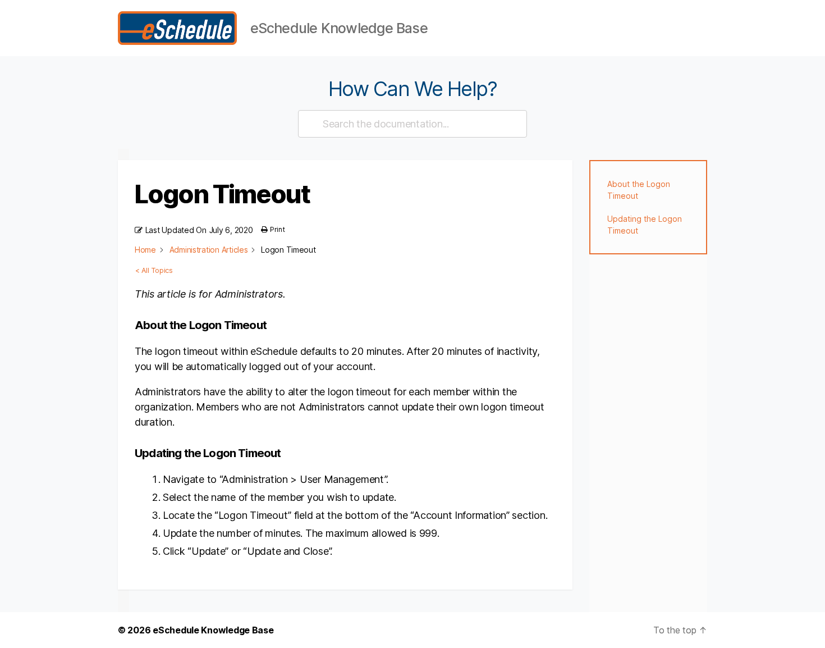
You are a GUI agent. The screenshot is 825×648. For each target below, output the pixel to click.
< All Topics (154, 271)
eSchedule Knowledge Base (213, 630)
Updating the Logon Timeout (644, 224)
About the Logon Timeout (638, 189)
